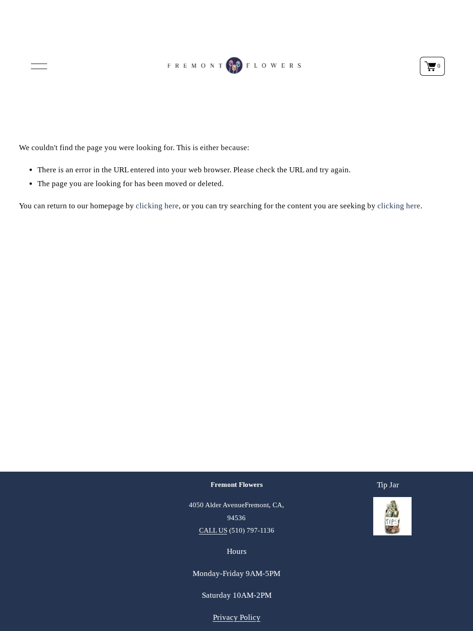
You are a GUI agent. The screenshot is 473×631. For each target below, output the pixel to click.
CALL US (213, 530)
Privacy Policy (237, 617)
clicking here (157, 205)
